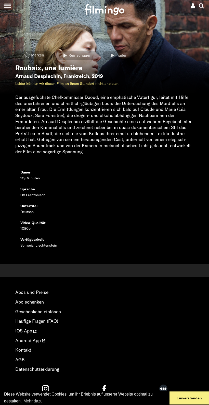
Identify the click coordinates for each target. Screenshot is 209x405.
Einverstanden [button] (189, 398)
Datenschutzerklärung (37, 369)
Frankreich (76, 76)
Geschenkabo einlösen (38, 312)
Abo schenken (29, 302)
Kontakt (23, 350)
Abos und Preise (31, 292)
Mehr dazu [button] (33, 401)
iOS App (24, 331)
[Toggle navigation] (7, 5)
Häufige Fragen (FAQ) (36, 321)
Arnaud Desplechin (38, 76)
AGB (20, 360)
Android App (28, 340)
